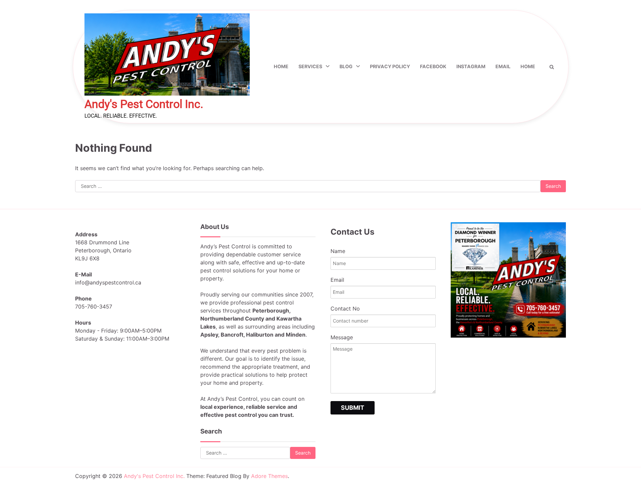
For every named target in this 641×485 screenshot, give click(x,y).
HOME (527, 66)
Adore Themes (269, 476)
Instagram (470, 66)
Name (338, 251)
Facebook (433, 66)
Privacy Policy (390, 66)
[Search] (552, 67)
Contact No (345, 308)
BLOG (346, 66)
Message (342, 337)
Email (502, 66)
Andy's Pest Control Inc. (143, 104)
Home (281, 66)
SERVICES (310, 66)
